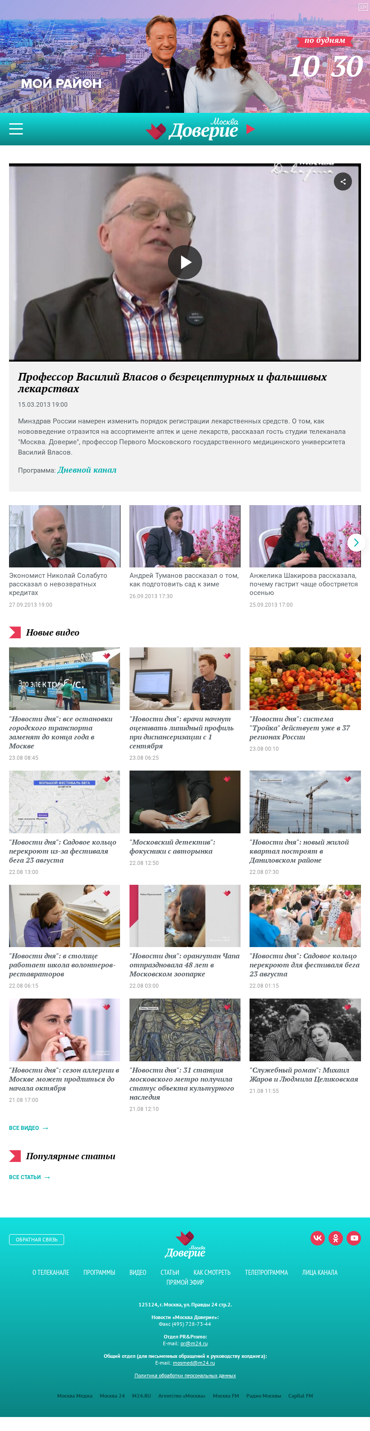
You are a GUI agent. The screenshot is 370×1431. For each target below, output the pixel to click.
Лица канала (320, 1272)
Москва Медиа (74, 1395)
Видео (138, 1272)
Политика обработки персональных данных (185, 1375)
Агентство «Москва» (182, 1395)
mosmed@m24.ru (194, 1362)
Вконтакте (317, 1238)
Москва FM (226, 1395)
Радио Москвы (263, 1395)
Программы (99, 1272)
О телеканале (50, 1272)
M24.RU (141, 1395)
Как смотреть (212, 1272)
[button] (356, 543)
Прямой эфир (185, 1282)
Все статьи (25, 1177)
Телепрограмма (266, 1272)
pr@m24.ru (194, 1343)
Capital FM (300, 1395)
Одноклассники (335, 1238)
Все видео (24, 1128)
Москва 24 (112, 1395)
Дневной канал (87, 469)
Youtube (354, 1238)
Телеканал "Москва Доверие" (191, 128)
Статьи (170, 1272)
